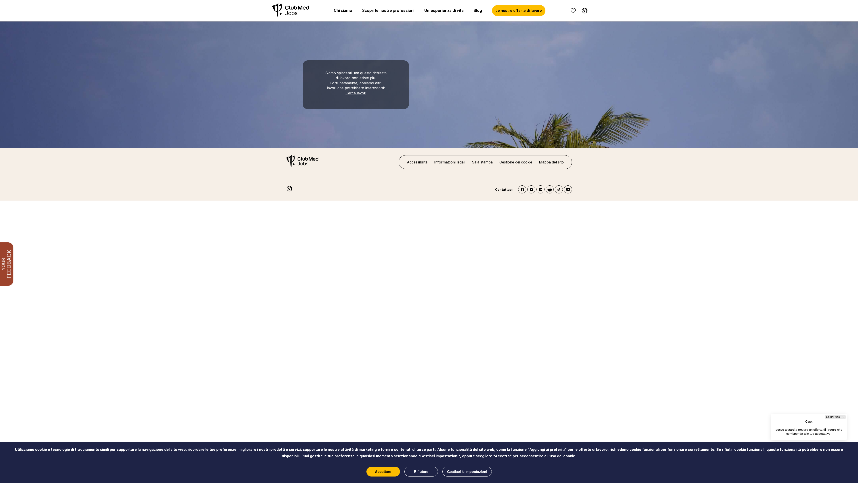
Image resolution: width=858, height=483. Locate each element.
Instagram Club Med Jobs (531, 189)
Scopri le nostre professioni (388, 10)
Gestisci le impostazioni (467, 471)
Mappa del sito (551, 162)
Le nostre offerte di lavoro (519, 10)
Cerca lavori (356, 93)
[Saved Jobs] (573, 10)
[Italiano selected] (288, 187)
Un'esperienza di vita (444, 10)
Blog (478, 10)
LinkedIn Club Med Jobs (540, 189)
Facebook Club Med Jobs (522, 189)
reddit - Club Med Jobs (550, 189)
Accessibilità (417, 162)
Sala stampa (482, 162)
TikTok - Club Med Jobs (559, 189)
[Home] (290, 10)
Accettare (383, 471)
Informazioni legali (449, 162)
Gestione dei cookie (515, 162)
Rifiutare (421, 471)
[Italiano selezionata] (583, 9)
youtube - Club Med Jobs (568, 189)
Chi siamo (343, 10)
